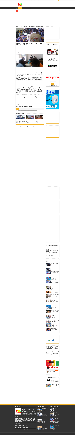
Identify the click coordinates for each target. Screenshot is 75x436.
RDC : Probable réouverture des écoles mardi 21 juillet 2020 (57, 415)
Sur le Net (48, 244)
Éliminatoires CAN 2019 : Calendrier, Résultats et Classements (54, 325)
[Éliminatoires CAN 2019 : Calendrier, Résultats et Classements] (48, 325)
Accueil (17, 8)
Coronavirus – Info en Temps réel (26, 0)
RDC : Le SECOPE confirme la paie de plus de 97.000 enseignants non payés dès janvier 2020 (55, 410)
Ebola (36, 110)
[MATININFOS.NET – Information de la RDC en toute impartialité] (20, 4)
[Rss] (49, 0)
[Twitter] (24, 429)
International (37, 0)
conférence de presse (23, 110)
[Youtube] (26, 429)
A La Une (19, 26)
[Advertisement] (48, 4)
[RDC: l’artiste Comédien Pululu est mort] (48, 292)
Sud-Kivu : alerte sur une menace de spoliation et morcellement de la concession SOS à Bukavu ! (42, 410)
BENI (19, 110)
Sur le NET (48, 345)
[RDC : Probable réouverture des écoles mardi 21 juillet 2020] (48, 269)
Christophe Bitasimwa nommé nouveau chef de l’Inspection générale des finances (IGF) (55, 385)
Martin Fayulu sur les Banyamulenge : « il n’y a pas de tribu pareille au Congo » (42, 428)
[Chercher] (58, 0)
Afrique (40, 0)
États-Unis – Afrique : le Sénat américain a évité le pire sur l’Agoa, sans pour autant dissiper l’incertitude (52, 255)
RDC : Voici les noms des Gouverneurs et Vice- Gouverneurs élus (54, 278)
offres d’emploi (33, 0)
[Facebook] (23, 429)
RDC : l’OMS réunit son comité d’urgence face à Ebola (29, 121)
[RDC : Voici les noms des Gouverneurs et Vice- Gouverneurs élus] (48, 278)
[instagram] (52, 0)
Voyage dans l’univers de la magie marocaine (52, 250)
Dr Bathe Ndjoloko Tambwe (31, 110)
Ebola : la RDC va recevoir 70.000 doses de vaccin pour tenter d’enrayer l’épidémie (20, 121)
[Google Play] (53, 0)
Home (17, 26)
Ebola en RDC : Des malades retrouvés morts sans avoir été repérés (39, 121)
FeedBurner (55, 85)
